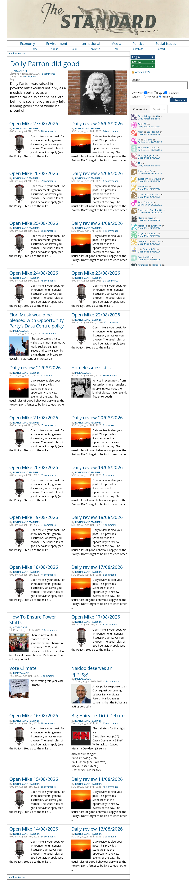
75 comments (48, 280)
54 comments (48, 836)
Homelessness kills (91, 367)
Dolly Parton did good (45, 63)
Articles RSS (142, 72)
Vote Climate (23, 668)
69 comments (49, 333)
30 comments (111, 322)
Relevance (152, 96)
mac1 (140, 131)
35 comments (48, 475)
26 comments (48, 131)
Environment (56, 43)
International (89, 43)
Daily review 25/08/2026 (97, 173)
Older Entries (18, 53)
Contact (161, 49)
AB (157, 116)
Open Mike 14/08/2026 (33, 829)
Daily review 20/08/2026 (97, 417)
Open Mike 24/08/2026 (33, 273)
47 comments (48, 425)
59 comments (48, 181)
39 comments (110, 280)
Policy (74, 49)
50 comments (49, 630)
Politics (138, 43)
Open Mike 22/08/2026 (95, 314)
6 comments (48, 73)
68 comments (48, 786)
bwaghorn (143, 178)
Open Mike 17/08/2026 (95, 617)
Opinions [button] (159, 109)
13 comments (110, 723)
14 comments (110, 131)
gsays (150, 217)
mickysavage (21, 330)
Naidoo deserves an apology (92, 671)
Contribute (137, 49)
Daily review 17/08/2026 (97, 567)
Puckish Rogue (145, 116)
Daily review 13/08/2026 (97, 829)
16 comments (110, 375)
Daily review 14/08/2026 (97, 779)
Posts (150, 93)
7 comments (110, 836)
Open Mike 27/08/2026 (33, 123)
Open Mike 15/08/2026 (33, 779)
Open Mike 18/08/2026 (33, 567)
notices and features (26, 128)
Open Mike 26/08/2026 (33, 173)
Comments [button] (140, 109)
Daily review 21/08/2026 (35, 367)
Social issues (165, 43)
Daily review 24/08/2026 (97, 223)
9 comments (110, 525)
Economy (27, 43)
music (34, 76)
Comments (173, 93)
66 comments (48, 230)
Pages (160, 93)
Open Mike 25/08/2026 (33, 223)
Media (116, 43)
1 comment (47, 375)
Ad (139, 124)
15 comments (111, 681)
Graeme (148, 139)
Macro (141, 217)
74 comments (48, 574)
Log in (136, 57)
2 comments (110, 425)
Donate (136, 61)
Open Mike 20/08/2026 (33, 467)
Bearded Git (153, 131)
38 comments (48, 723)
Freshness (167, 96)
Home (34, 49)
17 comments (110, 181)
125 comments (111, 624)
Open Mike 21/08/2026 (33, 417)
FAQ (116, 49)
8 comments (110, 574)
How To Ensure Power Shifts (32, 619)
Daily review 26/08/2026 (97, 123)
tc (139, 249)
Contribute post (141, 66)
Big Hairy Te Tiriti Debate (98, 715)
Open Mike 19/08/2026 (33, 517)
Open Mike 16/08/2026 (33, 715)
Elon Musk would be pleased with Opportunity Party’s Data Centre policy (36, 320)
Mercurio (156, 178)
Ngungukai (149, 155)
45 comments (110, 786)
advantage (20, 71)
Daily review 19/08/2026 (97, 467)
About (54, 49)
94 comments (48, 525)
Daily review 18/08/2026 (97, 517)
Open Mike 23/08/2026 (95, 273)
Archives (95, 49)
